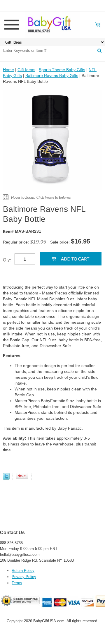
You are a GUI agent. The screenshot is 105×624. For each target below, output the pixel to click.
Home (8, 69)
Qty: (7, 259)
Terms (17, 583)
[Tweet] (6, 478)
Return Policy (23, 570)
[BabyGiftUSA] (52, 24)
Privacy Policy (24, 577)
